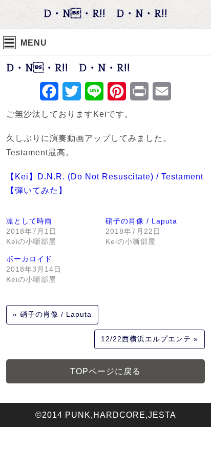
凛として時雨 (29, 221)
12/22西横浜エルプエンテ (146, 339)
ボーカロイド (29, 259)
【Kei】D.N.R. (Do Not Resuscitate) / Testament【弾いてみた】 (104, 183)
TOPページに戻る (105, 371)
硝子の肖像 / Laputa (141, 221)
